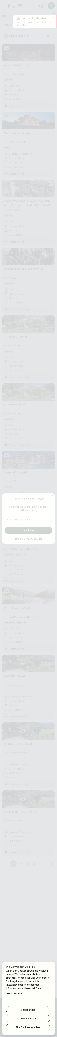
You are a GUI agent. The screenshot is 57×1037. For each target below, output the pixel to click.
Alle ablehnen (28, 1018)
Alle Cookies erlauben (28, 1027)
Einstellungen (28, 1009)
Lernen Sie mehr (14, 993)
